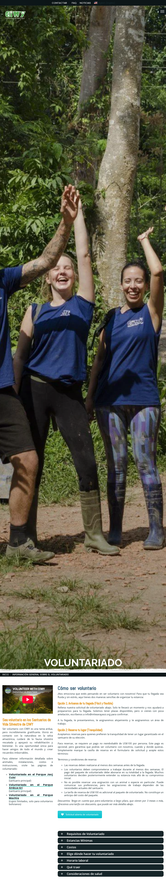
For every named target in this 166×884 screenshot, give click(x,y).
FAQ (74, 3)
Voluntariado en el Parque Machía (31, 796)
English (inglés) (106, 3)
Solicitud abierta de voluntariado (82, 814)
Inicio (5, 674)
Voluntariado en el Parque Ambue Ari (31, 786)
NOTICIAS (85, 3)
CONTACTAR (59, 3)
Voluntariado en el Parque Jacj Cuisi (31, 776)
